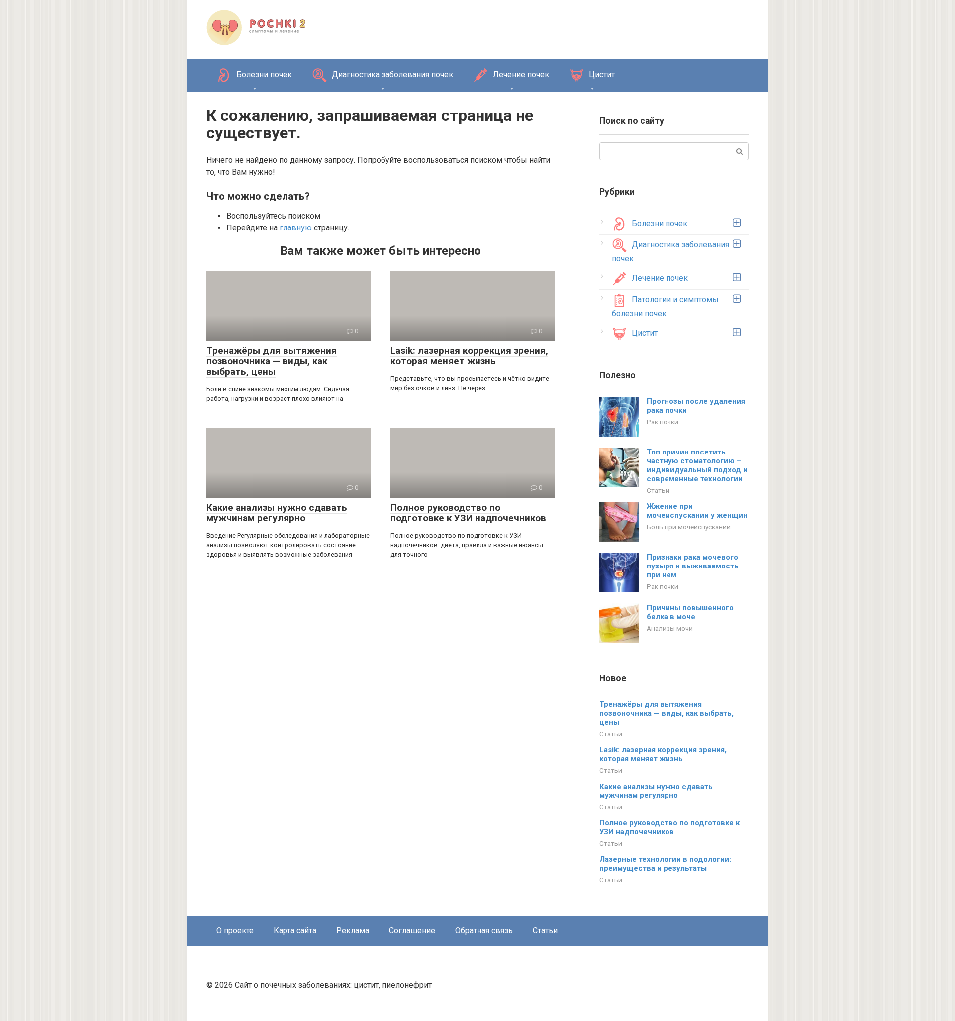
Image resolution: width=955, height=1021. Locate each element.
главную (296, 227)
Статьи (658, 490)
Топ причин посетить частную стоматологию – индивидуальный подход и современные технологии (697, 465)
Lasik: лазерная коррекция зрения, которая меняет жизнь (469, 356)
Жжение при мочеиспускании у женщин (697, 511)
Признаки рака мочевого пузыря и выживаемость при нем (693, 566)
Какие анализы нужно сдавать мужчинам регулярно (276, 513)
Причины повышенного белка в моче (690, 612)
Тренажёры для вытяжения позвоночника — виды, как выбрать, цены (271, 361)
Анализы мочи (670, 628)
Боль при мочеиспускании (689, 527)
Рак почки (662, 422)
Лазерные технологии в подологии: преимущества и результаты (665, 864)
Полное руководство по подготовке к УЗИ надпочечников (468, 513)
